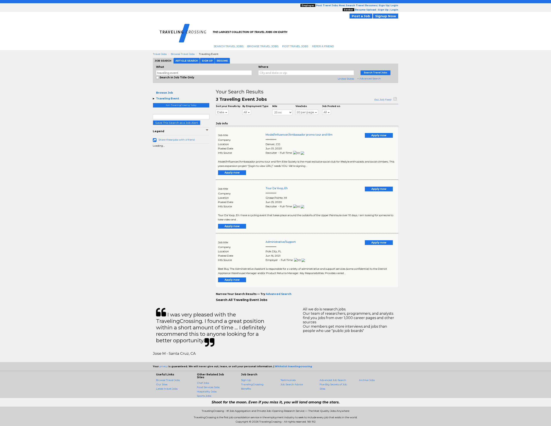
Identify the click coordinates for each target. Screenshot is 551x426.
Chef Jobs (203, 382)
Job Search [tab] (163, 60)
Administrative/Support (281, 241)
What (160, 66)
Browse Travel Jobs (262, 46)
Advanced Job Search (333, 380)
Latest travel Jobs (167, 388)
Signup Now (385, 16)
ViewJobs (301, 106)
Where (263, 66)
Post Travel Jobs (295, 46)
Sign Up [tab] (207, 60)
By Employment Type (255, 106)
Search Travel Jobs (228, 46)
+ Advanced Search (369, 78)
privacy (163, 366)
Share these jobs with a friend (176, 139)
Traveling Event (167, 98)
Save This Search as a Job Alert (176, 122)
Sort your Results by (228, 106)
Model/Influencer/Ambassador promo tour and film (299, 134)
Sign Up (246, 380)
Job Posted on (331, 106)
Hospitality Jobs (207, 391)
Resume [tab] (222, 60)
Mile (274, 106)
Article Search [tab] (186, 60)
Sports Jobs (204, 395)
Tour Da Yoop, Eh (277, 188)
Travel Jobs (160, 54)
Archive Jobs (367, 380)
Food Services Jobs (208, 387)
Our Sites (161, 384)
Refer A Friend (323, 46)
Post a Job (361, 16)
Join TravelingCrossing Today (181, 105)
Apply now (378, 135)
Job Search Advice (291, 384)
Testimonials (288, 380)
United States (346, 78)
